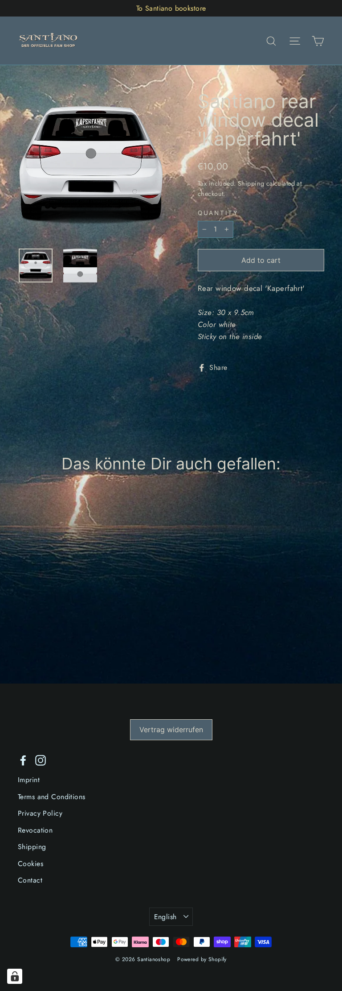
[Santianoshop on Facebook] (23, 760)
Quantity (218, 213)
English (165, 917)
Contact (30, 880)
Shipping (251, 183)
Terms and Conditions (52, 797)
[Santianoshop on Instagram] (40, 760)
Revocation (35, 830)
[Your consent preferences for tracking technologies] (14, 976)
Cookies (30, 863)
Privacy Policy (40, 813)
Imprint (29, 780)
